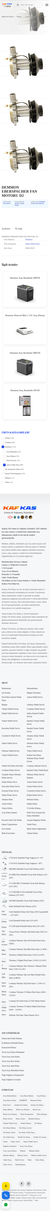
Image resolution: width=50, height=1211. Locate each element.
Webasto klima (34, 1151)
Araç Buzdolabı (11, 452)
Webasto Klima (33, 799)
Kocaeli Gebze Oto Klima (12, 820)
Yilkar (29, 1160)
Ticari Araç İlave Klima (11, 1061)
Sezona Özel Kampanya (13, 474)
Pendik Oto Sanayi (39, 1137)
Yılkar (7, 482)
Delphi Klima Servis (34, 795)
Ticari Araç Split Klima (10, 1066)
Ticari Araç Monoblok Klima (13, 1070)
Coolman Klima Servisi (11, 770)
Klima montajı (42, 1114)
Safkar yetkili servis (30, 1142)
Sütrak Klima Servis (9, 782)
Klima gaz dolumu (22, 1110)
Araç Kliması (11, 456)
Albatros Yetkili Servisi (35, 705)
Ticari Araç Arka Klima (11, 1057)
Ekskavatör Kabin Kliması (12, 1038)
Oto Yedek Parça (8, 1137)
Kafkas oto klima (37, 1105)
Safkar (5, 1142)
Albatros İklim (7, 799)
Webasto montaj (8, 1155)
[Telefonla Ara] (6, 1195)
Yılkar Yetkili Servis (34, 751)
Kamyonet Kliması (9, 1047)
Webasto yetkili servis (38, 1155)
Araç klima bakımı (26, 1096)
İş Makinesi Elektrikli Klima (12, 1043)
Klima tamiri (20, 1119)
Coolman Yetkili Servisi (36, 709)
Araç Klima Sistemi (9, 813)
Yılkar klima (39, 1160)
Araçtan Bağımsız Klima (36, 820)
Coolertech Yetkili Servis (11, 736)
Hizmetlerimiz (32, 688)
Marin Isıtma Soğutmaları (36, 829)
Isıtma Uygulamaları (9, 824)
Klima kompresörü (26, 1114)
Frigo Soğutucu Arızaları (11, 1080)
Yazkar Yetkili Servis (10, 721)
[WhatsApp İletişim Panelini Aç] (6, 1205)
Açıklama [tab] (6, 228)
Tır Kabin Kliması (34, 808)
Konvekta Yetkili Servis (11, 728)
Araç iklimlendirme (10, 1096)
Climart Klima (32, 833)
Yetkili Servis (19, 1160)
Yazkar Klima (7, 808)
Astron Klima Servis (34, 782)
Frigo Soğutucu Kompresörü (13, 1075)
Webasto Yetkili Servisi (10, 751)
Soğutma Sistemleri (10, 1146)
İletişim (4, 705)
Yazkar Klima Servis (35, 786)
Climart (7, 438)
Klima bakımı (8, 1110)
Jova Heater (6, 829)
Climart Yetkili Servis (10, 755)
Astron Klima (7, 804)
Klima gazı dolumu (10, 1114)
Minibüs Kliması (34, 1119)
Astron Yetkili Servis (35, 697)
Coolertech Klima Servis (36, 791)
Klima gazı (37, 1110)
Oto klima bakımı (9, 1128)
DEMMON (23, 1100)
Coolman (8, 442)
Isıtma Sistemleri (37, 203)
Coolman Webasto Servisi (37, 766)
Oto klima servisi (25, 1128)
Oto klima (38, 1123)
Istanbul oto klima (21, 1105)
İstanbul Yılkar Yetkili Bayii (37, 770)
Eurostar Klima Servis (10, 791)
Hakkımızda (6, 688)
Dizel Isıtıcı (7, 1105)
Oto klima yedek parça (27, 1132)
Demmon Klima (35, 1100)
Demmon (42, 202)
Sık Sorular (6, 693)
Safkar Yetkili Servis (9, 743)
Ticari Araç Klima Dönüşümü (13, 1052)
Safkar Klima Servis (9, 795)
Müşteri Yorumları (34, 693)
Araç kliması (41, 1096)
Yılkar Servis (7, 1165)
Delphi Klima (32, 804)
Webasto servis (22, 1155)
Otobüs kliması (26, 1123)
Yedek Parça (31, 824)
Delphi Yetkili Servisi (10, 713)
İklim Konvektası (8, 833)
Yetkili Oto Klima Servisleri (12, 766)
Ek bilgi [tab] (18, 228)
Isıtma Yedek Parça (32, 244)
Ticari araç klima (26, 1146)
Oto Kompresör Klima (12, 469)
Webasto (8, 478)
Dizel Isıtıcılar (11, 460)
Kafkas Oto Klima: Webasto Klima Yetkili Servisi (35, 758)
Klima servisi (7, 1119)
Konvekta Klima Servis (11, 786)
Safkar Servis (15, 1142)
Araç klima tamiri (9, 1100)
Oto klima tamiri (9, 1132)
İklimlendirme (20, 1165)
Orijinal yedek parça (10, 1123)
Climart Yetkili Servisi (10, 709)
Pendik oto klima (24, 1137)
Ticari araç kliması (10, 1151)
